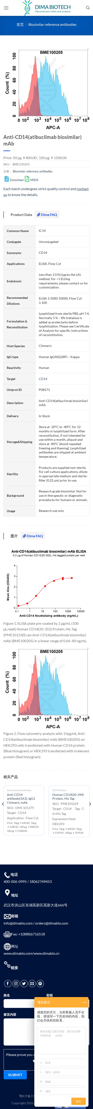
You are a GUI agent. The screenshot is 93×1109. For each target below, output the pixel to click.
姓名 (7, 995)
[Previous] (3, 813)
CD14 (43, 379)
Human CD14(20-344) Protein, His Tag (68, 797)
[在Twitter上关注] (24, 983)
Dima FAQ (48, 214)
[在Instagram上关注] (16, 983)
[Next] (90, 813)
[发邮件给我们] (32, 983)
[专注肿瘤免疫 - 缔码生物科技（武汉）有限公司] (46, 8)
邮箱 (49, 995)
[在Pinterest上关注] (40, 983)
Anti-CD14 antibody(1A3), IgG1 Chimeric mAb (21, 798)
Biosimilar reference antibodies (52, 24)
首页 (20, 24)
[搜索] (88, 7)
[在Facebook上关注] (8, 983)
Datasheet (17, 180)
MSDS (34, 180)
